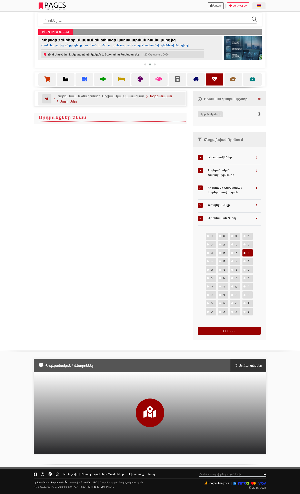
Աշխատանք (136, 474)
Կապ (151, 474)
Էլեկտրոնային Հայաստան (49, 482)
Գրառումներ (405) (57, 31)
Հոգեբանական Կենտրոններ (70, 365)
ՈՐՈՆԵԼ (229, 330)
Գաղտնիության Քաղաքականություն (121, 482)
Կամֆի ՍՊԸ (90, 482)
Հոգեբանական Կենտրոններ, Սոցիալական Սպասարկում (100, 96)
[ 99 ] (102, 486)
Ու (224, 303)
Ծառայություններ (102, 474)
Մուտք (217, 5)
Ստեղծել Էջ (239, 5)
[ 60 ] (95, 486)
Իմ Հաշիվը (70, 474)
